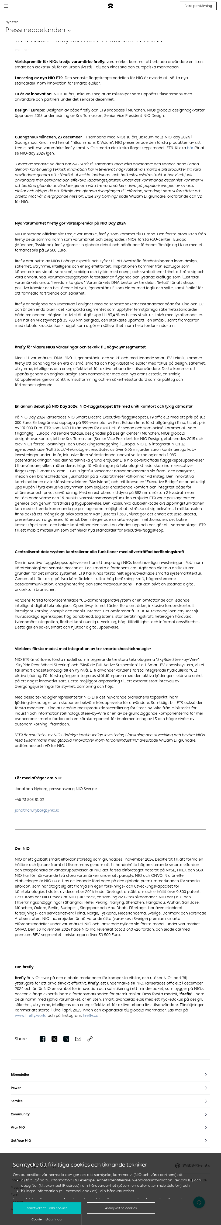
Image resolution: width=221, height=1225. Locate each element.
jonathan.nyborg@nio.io (37, 810)
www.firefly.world (31, 1015)
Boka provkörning (198, 6)
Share (21, 1038)
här (190, 148)
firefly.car (91, 1015)
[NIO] (110, 6)
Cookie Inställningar (47, 1219)
